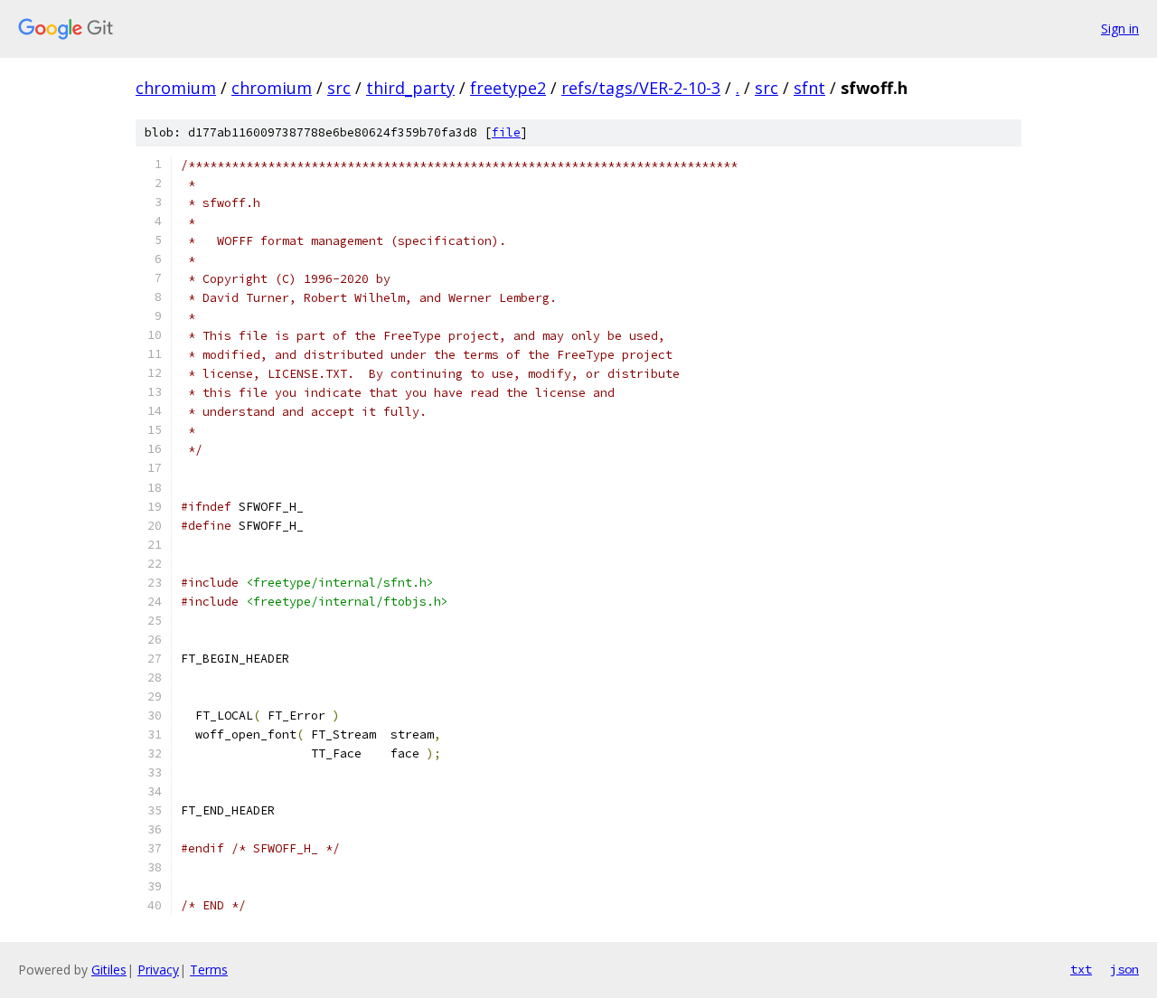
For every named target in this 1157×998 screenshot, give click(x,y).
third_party (410, 88)
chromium (176, 88)
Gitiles (109, 969)
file (506, 132)
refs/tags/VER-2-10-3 (640, 88)
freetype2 (508, 88)
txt (1081, 969)
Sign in (1120, 28)
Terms (209, 969)
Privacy (158, 969)
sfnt (809, 88)
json (1124, 969)
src (339, 88)
